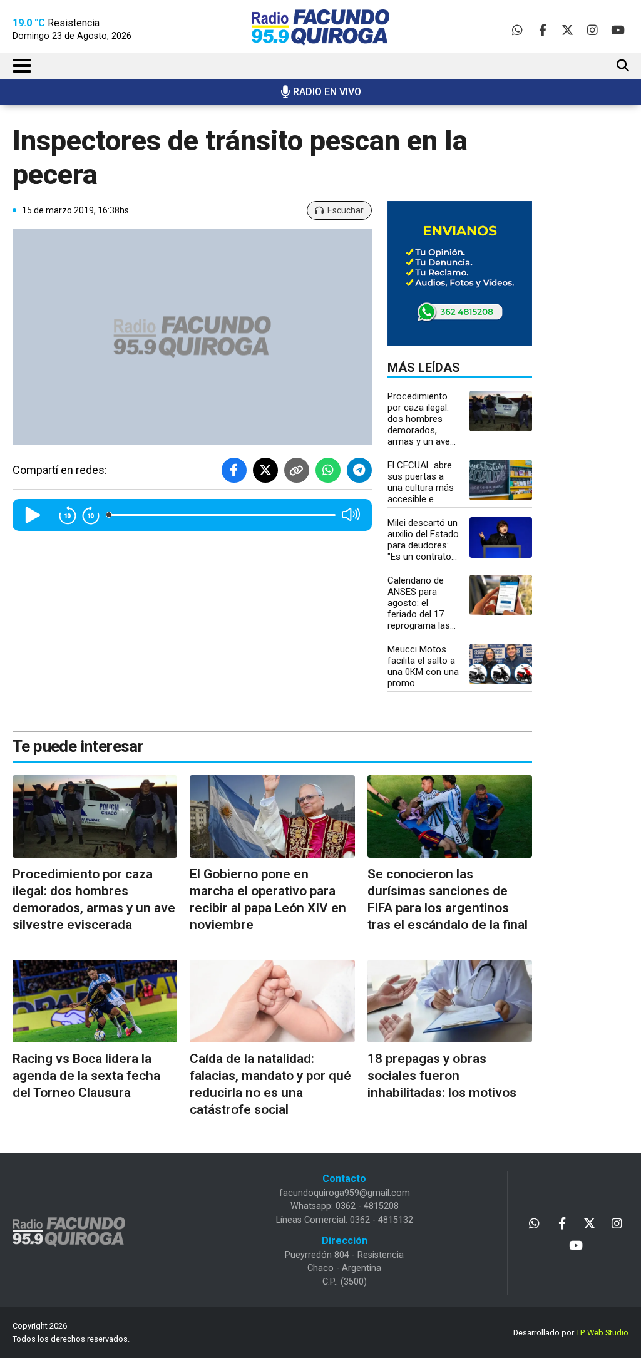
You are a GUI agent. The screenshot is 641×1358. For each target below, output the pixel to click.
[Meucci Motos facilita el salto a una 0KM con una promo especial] (500, 664)
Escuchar (345, 210)
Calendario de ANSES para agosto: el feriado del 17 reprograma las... (421, 603)
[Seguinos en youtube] (617, 30)
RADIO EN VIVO (327, 92)
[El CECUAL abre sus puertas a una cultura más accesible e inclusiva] (500, 480)
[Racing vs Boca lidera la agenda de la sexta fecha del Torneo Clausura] (95, 1001)
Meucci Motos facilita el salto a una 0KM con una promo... (423, 666)
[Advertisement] (598, 322)
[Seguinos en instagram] (592, 30)
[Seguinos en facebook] (542, 30)
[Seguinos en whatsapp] (517, 30)
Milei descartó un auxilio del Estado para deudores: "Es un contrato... (423, 539)
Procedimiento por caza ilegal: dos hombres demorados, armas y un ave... (421, 419)
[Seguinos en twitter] (567, 30)
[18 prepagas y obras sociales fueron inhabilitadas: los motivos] (449, 1001)
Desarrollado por (570, 1332)
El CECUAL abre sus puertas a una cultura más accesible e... (420, 482)
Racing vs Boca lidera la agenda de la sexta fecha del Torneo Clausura (86, 1076)
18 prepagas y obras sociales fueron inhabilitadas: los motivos (441, 1076)
